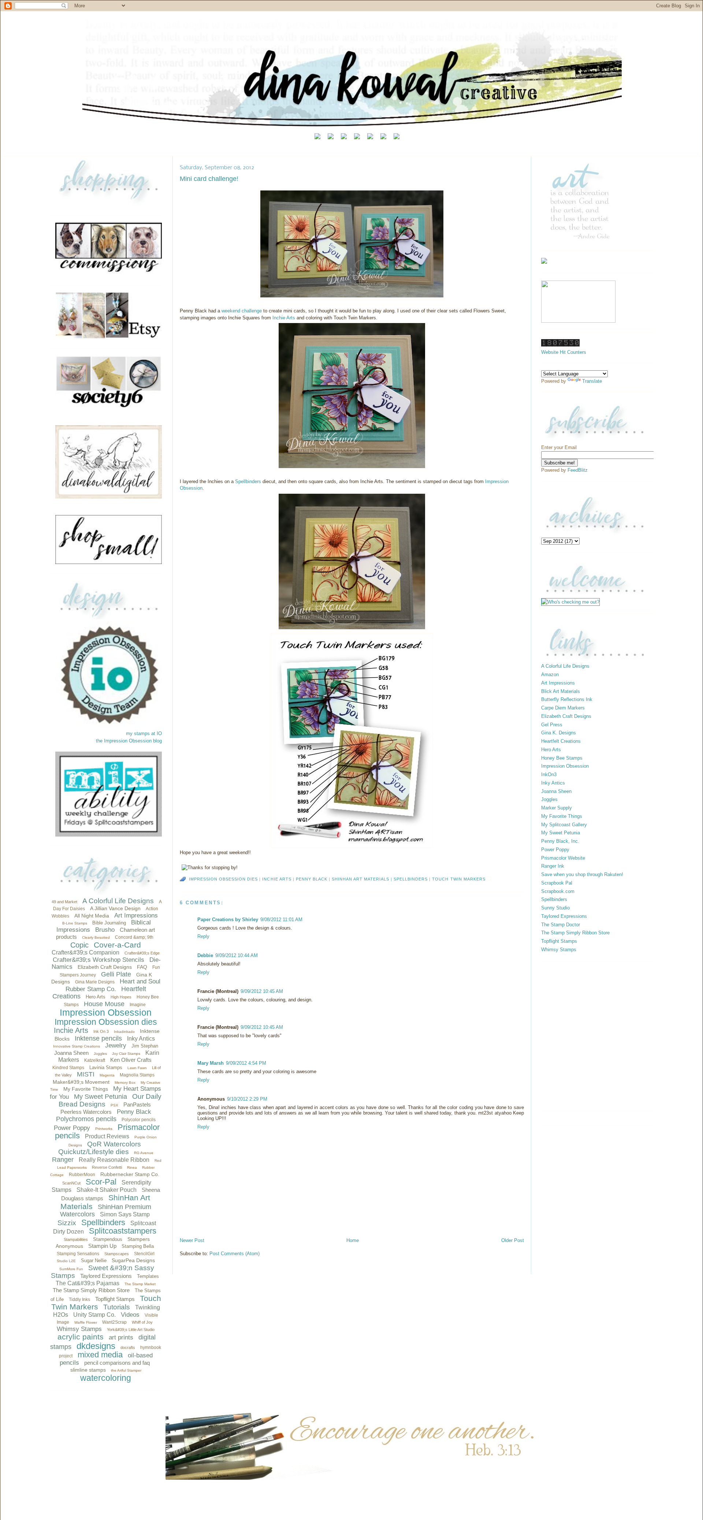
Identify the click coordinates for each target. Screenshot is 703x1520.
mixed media (100, 1354)
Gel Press (551, 724)
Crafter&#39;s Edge (142, 953)
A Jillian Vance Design (115, 908)
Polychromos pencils (86, 1119)
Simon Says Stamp (125, 1214)
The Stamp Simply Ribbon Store (91, 1290)
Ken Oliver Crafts (131, 1060)
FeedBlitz (578, 470)
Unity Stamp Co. (94, 1315)
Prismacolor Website (563, 858)
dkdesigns (96, 1346)
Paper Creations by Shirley (227, 919)
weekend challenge (241, 311)
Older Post (512, 1240)
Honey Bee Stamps (562, 758)
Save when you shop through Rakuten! (582, 874)
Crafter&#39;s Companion (85, 952)
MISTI (85, 1074)
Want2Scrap (114, 1322)
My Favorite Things (85, 1089)
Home (352, 1240)
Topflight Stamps (115, 1299)
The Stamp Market (140, 1284)
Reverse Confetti (107, 1167)
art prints (121, 1337)
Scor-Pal (101, 1181)
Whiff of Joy (142, 1322)
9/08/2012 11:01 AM (281, 919)
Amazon (550, 674)
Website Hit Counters (563, 352)
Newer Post (192, 1240)
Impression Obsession (106, 1012)
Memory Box (125, 1082)
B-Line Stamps (74, 923)
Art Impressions (136, 915)
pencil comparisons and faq (117, 1363)
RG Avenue (143, 1153)
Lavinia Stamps (105, 1067)
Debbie (205, 955)
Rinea (132, 1167)
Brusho (105, 929)
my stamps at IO (144, 733)
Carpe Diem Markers (563, 708)
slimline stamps (88, 1370)
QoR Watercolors (114, 1144)
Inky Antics (141, 1038)
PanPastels (137, 1104)
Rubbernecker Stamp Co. (129, 1174)
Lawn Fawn (137, 1068)
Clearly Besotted (96, 937)
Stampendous (107, 1239)
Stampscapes (116, 1254)
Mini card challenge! (209, 178)
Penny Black (134, 1111)
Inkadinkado (124, 1032)
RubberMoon (82, 1174)
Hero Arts (95, 997)
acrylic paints (80, 1336)
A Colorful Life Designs (118, 901)
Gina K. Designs (558, 732)
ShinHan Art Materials (360, 879)
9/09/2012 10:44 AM (236, 955)
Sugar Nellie (94, 1260)
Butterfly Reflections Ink (566, 699)
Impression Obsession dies (106, 1022)
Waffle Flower (85, 1322)
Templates (148, 1276)
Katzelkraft (94, 1060)
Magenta (107, 1075)
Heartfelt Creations (561, 741)
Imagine (138, 1004)
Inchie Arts (71, 1030)
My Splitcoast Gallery (564, 824)
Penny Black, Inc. (560, 841)
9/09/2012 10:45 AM (262, 991)
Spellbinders (103, 1222)
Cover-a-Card (117, 945)
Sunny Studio (555, 908)
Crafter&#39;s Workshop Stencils (98, 959)
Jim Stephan (144, 1046)
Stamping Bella (138, 1246)
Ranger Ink (552, 866)
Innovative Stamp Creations (76, 1046)
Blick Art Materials (560, 691)
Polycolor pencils (139, 1119)
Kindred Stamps (68, 1067)
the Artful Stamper (126, 1370)
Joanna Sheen (71, 1053)
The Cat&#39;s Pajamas (87, 1283)
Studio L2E (66, 1261)
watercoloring (105, 1378)
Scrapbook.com (557, 891)
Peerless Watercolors (86, 1112)
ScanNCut (71, 1183)
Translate (592, 381)
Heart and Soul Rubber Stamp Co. (113, 985)
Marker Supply (556, 808)
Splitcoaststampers (122, 1230)
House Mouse (104, 1004)
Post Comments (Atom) (234, 1253)
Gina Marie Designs (95, 982)
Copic (79, 945)
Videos (130, 1314)
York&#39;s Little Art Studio (131, 1329)
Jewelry (115, 1045)
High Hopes (121, 997)
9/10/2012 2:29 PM (247, 1099)
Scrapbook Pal (556, 883)
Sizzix (66, 1223)
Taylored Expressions (106, 1276)
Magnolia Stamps (137, 1075)
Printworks (103, 1129)
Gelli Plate (116, 974)
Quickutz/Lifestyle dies (93, 1152)
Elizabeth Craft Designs (105, 967)
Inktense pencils (98, 1038)
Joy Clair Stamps (126, 1054)
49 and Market (64, 902)
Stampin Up (102, 1246)
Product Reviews (107, 1136)
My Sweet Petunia (100, 1096)
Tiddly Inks (79, 1299)
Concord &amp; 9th (134, 937)
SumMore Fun (71, 1269)
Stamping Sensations (78, 1253)
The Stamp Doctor (560, 924)
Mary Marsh (210, 1063)
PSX (114, 1105)
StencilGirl (144, 1253)
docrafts (127, 1347)
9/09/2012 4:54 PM (246, 1063)
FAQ (142, 967)
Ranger (63, 1159)
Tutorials (116, 1307)
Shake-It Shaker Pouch (107, 1190)
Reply (203, 936)
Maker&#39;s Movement (81, 1082)
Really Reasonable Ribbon (114, 1160)
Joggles (100, 1054)
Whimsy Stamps (79, 1329)
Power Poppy (72, 1127)
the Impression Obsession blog (129, 741)
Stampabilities (76, 1239)
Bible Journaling (109, 923)
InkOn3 (549, 774)
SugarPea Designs (133, 1260)
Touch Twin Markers (458, 879)
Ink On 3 (101, 1031)
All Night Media (91, 916)
